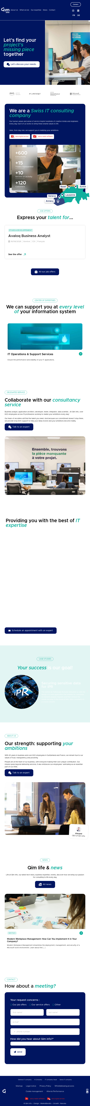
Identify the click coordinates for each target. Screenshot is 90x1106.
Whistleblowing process (64, 1086)
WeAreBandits (45, 1103)
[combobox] (45, 1044)
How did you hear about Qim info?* (32, 1039)
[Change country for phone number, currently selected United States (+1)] (13, 1031)
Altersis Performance (55, 1091)
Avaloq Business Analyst (29, 236)
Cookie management (34, 1091)
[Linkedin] (78, 10)
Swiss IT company (66, 1079)
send (19, 1052)
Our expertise (36, 10)
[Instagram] (73, 10)
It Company (38, 1079)
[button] (2, 690)
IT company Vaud (51, 1079)
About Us (14, 10)
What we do (24, 10)
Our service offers (41, 1005)
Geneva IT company (25, 1079)
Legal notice (31, 1086)
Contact (52, 10)
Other (58, 1005)
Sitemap (19, 1086)
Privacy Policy (45, 1086)
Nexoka (63, 1103)
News (45, 10)
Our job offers (19, 1005)
